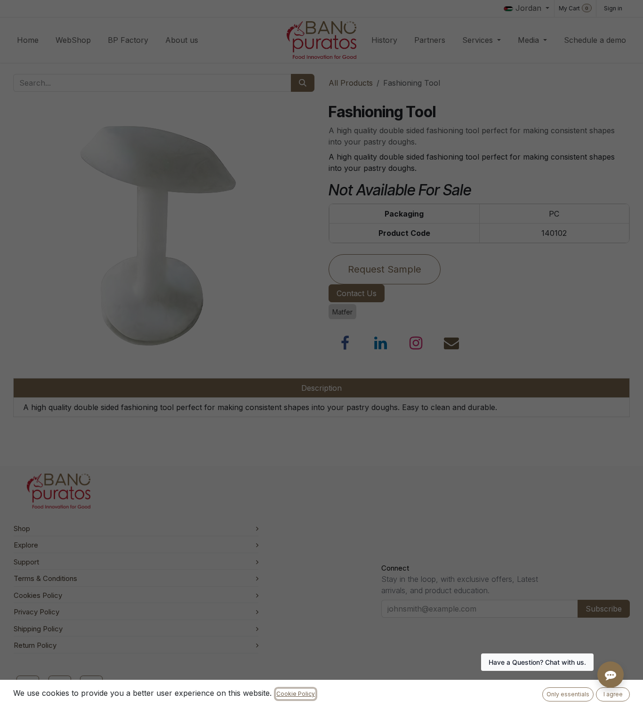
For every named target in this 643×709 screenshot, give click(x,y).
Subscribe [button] (604, 608)
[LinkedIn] (381, 343)
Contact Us (357, 293)
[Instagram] (416, 343)
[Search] (302, 83)
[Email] (451, 343)
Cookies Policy (38, 595)
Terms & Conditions (45, 578)
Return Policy (35, 645)
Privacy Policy (36, 611)
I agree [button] (613, 694)
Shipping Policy (38, 628)
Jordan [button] (528, 8)
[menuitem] (27, 40)
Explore (26, 544)
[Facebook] (345, 343)
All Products (351, 83)
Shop (22, 528)
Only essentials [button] (568, 694)
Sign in (613, 8)
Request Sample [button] (384, 269)
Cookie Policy (295, 693)
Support (26, 561)
